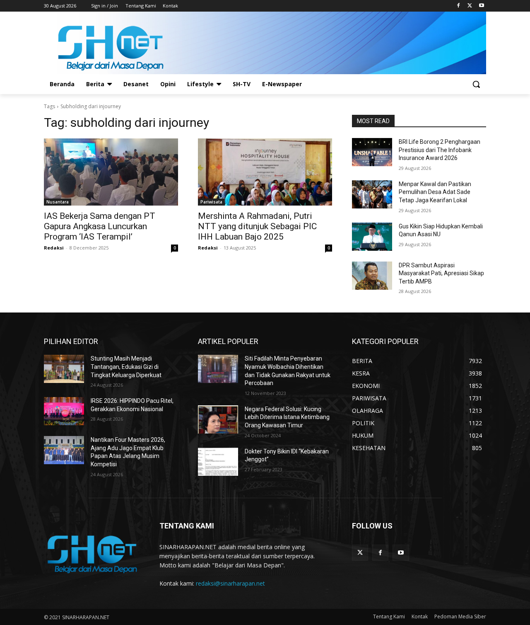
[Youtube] (481, 6)
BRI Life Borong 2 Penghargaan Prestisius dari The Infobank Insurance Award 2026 (439, 149)
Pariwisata (211, 202)
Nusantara (57, 202)
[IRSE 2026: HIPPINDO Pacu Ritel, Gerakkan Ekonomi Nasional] (64, 411)
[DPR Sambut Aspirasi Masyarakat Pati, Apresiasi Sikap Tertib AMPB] (372, 276)
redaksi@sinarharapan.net (230, 583)
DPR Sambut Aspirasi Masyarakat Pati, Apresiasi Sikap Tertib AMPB (441, 273)
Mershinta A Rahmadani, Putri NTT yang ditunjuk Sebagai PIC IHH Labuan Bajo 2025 (257, 226)
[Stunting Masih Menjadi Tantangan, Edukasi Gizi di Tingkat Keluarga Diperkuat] (64, 369)
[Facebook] (458, 6)
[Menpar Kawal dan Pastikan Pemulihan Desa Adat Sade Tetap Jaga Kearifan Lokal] (372, 194)
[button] (476, 84)
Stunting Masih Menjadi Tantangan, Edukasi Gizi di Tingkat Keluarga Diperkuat (126, 366)
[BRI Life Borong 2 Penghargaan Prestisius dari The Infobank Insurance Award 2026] (372, 152)
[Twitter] (470, 6)
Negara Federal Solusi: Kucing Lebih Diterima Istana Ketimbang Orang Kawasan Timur (287, 417)
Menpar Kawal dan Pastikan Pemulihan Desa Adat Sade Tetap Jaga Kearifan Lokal (435, 192)
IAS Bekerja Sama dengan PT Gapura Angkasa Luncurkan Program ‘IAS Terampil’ (99, 226)
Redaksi (54, 248)
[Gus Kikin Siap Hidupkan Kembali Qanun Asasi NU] (372, 237)
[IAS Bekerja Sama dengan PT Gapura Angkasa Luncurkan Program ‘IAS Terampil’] (111, 172)
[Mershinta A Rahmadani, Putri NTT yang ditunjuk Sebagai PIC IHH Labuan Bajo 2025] (265, 172)
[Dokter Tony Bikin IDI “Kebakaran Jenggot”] (218, 462)
